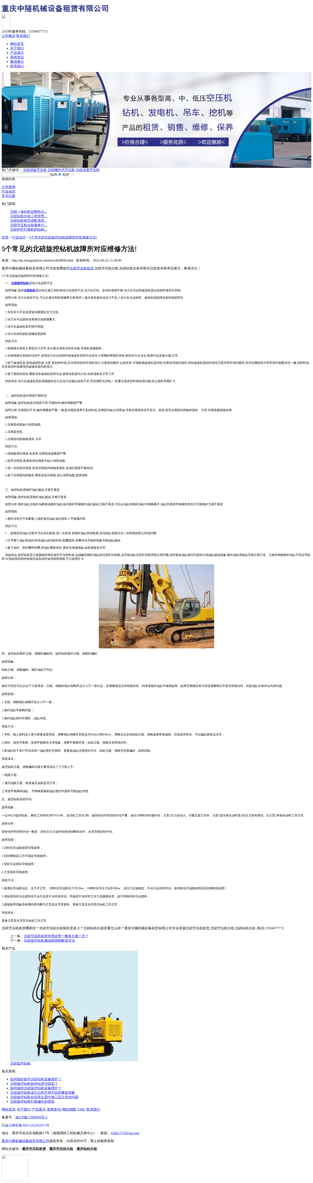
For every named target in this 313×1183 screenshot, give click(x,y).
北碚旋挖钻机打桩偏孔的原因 (32, 1101)
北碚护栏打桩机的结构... (28, 229)
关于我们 (17, 48)
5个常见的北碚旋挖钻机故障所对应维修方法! (63, 237)
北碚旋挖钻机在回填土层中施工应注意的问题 (44, 1097)
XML (81, 1109)
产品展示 (17, 53)
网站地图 (69, 1109)
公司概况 (8, 36)
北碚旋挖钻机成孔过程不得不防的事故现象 (42, 1092)
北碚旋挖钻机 (20, 1063)
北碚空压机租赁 (82, 268)
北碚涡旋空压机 (35, 170)
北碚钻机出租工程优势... (28, 216)
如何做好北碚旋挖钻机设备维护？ (35, 1088)
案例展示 (17, 61)
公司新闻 (8, 187)
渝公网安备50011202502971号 (27, 1125)
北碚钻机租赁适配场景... (28, 220)
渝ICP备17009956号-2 (31, 1117)
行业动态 (8, 191)
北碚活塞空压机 (88, 170)
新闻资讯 (17, 57)
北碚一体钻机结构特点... (28, 211)
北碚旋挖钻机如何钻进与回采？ (34, 1083)
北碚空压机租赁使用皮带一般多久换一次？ (56, 936)
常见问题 (8, 196)
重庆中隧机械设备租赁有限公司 (25, 1141)
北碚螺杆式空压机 (61, 170)
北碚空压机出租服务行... (28, 225)
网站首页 (17, 44)
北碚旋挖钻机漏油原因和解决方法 (49, 940)
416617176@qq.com (125, 1133)
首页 (5, 237)
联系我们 (23, 36)
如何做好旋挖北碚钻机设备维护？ (35, 1079)
